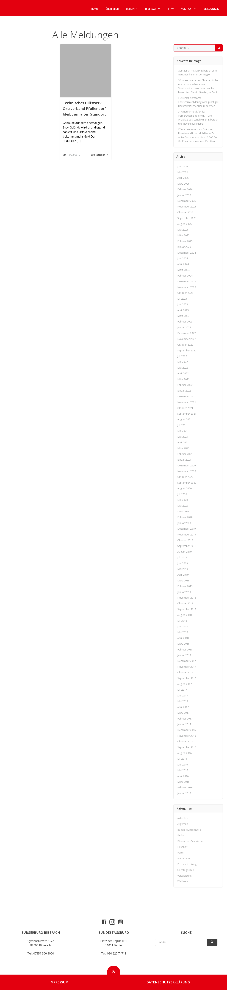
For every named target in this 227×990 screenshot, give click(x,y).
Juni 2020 (182, 500)
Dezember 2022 (186, 333)
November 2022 (186, 339)
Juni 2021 (182, 431)
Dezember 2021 (186, 396)
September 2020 (186, 482)
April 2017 (183, 707)
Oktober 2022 (185, 344)
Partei (180, 852)
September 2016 (186, 747)
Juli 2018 (182, 620)
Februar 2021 (185, 454)
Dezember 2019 (186, 528)
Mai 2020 (182, 505)
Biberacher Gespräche (190, 841)
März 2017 (183, 712)
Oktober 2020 (185, 476)
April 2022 (183, 373)
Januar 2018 (184, 655)
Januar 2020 (184, 523)
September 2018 (186, 609)
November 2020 (186, 471)
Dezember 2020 (186, 465)
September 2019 (186, 546)
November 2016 (186, 735)
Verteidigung (184, 875)
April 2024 (183, 264)
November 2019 (186, 534)
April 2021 (183, 442)
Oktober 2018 (185, 603)
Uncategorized (185, 870)
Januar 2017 (184, 724)
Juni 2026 (182, 166)
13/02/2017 (73, 154)
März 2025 (183, 235)
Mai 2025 (182, 229)
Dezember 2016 (186, 730)
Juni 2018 (182, 626)
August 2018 (184, 615)
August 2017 (184, 684)
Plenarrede (183, 858)
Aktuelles (182, 818)
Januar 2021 (184, 459)
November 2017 (186, 666)
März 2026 (183, 183)
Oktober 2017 (185, 672)
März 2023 (183, 316)
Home (94, 8)
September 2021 (186, 413)
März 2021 (183, 448)
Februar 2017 (185, 718)
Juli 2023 (182, 298)
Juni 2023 (182, 304)
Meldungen (211, 8)
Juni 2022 (182, 361)
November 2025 (186, 206)
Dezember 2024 (186, 252)
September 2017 (186, 678)
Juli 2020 (182, 494)
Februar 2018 (185, 649)
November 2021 (186, 402)
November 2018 (186, 597)
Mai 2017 (182, 701)
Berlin (130, 8)
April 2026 (183, 177)
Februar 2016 (185, 787)
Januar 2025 (184, 246)
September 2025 (186, 218)
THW (171, 8)
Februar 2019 (185, 586)
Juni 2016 (182, 764)
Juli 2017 (182, 689)
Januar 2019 (184, 592)
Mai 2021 (182, 436)
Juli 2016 (182, 758)
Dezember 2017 (186, 661)
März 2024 (183, 270)
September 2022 (186, 350)
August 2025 (184, 224)
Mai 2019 (182, 569)
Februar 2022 (185, 385)
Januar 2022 (184, 390)
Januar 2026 (184, 195)
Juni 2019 (182, 563)
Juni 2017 (182, 695)
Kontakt (187, 8)
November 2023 (186, 287)
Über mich (112, 8)
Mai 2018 (182, 632)
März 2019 (183, 580)
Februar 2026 (185, 189)
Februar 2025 (185, 241)
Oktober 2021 (185, 408)
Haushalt (182, 847)
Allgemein (183, 823)
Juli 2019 (182, 557)
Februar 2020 (185, 517)
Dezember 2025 (186, 201)
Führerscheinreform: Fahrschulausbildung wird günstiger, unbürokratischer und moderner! (198, 102)
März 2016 (183, 781)
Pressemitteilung (186, 864)
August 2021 (184, 419)
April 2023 (183, 310)
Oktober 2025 (185, 212)
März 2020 (183, 511)
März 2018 (183, 643)
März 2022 (183, 379)
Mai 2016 (182, 770)
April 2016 (183, 776)
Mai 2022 (182, 367)
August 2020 (184, 488)
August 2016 (184, 753)
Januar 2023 (184, 327)
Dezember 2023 (186, 281)
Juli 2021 (182, 425)
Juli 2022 (182, 356)
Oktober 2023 (185, 292)
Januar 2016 (184, 793)
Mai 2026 (182, 172)
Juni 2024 (182, 258)
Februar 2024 (185, 275)
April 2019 (183, 574)
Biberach (151, 8)
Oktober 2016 (185, 741)
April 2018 (183, 638)
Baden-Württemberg (189, 829)
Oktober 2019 (185, 540)
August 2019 (184, 551)
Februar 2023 (185, 321)
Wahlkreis (182, 881)
